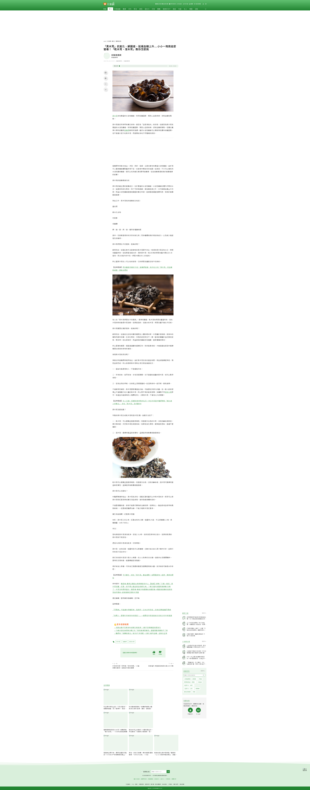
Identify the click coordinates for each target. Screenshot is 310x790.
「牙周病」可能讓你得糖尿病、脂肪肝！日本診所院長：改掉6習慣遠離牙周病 (141, 609)
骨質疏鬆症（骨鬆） (190, 682)
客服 (136, 784)
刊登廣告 (128, 784)
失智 (153, 9)
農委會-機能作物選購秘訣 (140, 589)
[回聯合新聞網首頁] (105, 4)
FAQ (133, 784)
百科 (129, 9)
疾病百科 (156, 779)
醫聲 (158, 9)
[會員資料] (203, 4)
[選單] (206, 4)
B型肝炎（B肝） (189, 685)
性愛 (179, 9)
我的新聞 (198, 4)
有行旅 (186, 4)
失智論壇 (117, 9)
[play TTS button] (119, 66)
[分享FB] (106, 73)
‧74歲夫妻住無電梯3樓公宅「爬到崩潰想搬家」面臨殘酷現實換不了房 (141, 630)
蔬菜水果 (168, 392)
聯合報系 (164, 784)
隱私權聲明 (158, 784)
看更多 (204, 613)
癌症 (174, 9)
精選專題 (150, 779)
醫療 (124, 9)
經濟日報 (165, 4)
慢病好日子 (166, 9)
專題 (190, 9)
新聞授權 (141, 784)
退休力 (147, 9)
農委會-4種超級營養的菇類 (160, 589)
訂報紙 (170, 784)
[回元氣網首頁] (110, 4)
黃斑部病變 (187, 692)
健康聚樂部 (144, 779)
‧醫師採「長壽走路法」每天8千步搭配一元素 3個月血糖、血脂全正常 (140, 633)
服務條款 (147, 784)
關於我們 (176, 784)
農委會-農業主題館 (128, 583)
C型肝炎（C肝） (189, 688)
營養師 (126, 130)
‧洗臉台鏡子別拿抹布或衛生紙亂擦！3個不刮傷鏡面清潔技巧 (137, 627)
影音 (135, 9)
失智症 (200, 682)
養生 (110, 9)
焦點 (104, 9)
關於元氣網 (136, 779)
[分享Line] (106, 78)
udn (105, 41)
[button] (205, 9)
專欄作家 (174, 779)
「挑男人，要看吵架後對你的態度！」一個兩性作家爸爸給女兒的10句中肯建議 (142, 615)
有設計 (180, 4)
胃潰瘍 (197, 688)
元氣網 (109, 41)
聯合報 (159, 4)
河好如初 (173, 4)
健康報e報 (146, 771)
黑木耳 (115, 116)
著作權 (152, 784)
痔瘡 (200, 679)
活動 (196, 9)
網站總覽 (182, 784)
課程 (140, 9)
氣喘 (194, 692)
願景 (191, 4)
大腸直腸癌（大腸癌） (190, 679)
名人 (185, 9)
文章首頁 (168, 779)
